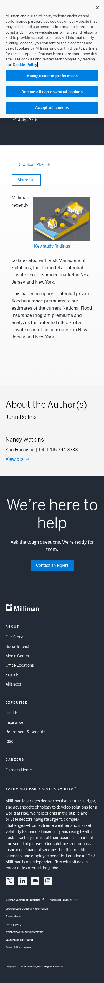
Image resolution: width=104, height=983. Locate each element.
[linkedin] (22, 881)
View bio (14, 459)
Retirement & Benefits (25, 731)
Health (11, 712)
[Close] (97, 8)
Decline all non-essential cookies (51, 91)
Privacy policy (14, 924)
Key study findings (52, 246)
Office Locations (20, 665)
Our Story (14, 637)
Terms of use (13, 916)
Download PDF (30, 164)
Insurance (14, 722)
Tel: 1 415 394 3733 (58, 450)
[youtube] (35, 881)
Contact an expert (52, 565)
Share (22, 180)
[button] (10, 881)
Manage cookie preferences (52, 75)
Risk (9, 741)
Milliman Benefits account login (23, 900)
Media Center (18, 655)
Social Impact (17, 646)
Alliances (13, 684)
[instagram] (48, 881)
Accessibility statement (19, 947)
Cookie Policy (25, 64)
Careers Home (19, 770)
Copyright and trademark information (27, 908)
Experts (12, 674)
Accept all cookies (52, 107)
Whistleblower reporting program (24, 932)
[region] (52, 59)
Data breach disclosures (19, 939)
